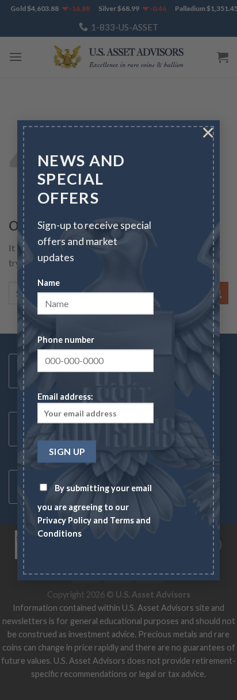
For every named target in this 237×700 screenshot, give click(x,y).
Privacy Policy (64, 520)
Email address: (65, 396)
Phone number (65, 339)
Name (48, 282)
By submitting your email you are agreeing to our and (94, 510)
